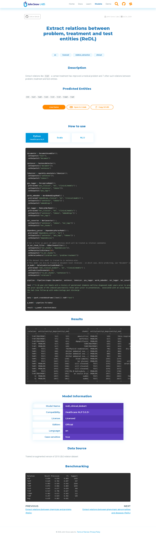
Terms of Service (83, 532)
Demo (108, 4)
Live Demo (54, 107)
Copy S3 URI (104, 107)
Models (98, 4)
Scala (60, 137)
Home (72, 4)
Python (37, 137)
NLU (82, 137)
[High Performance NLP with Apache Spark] (34, 4)
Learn (88, 4)
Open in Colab (80, 107)
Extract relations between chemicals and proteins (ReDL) (48, 511)
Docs (80, 4)
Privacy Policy (95, 532)
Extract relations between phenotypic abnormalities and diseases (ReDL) (106, 511)
